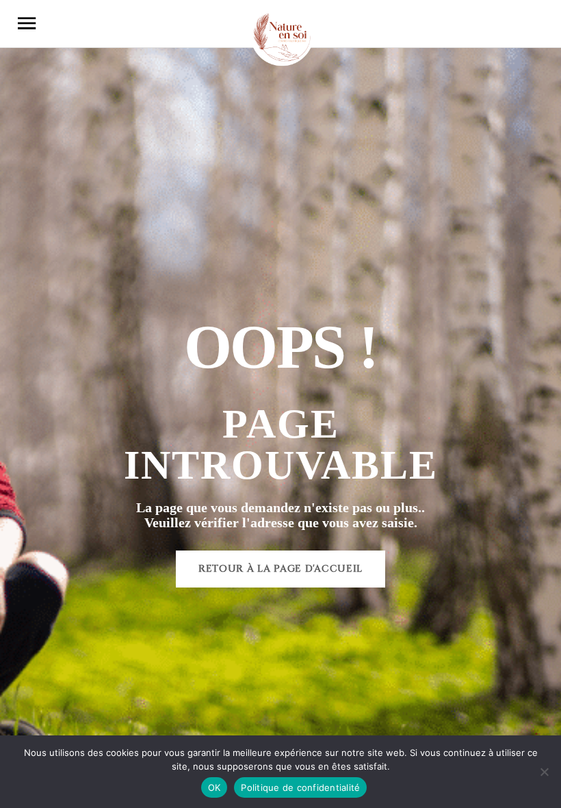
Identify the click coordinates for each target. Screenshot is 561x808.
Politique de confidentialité (300, 787)
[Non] (544, 772)
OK (214, 787)
